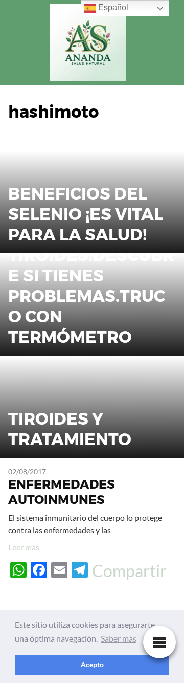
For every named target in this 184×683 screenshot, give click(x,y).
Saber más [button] (118, 638)
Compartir (129, 571)
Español (112, 7)
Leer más (23, 547)
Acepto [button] (92, 664)
